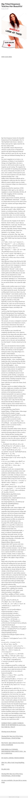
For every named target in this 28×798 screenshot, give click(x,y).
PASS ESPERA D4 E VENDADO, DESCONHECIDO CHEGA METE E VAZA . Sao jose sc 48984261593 (13, 751)
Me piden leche (5, 769)
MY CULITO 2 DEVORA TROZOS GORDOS (12, 758)
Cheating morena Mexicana (8, 731)
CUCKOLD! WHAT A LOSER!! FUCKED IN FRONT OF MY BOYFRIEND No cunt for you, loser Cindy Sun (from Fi (13, 725)
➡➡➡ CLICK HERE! (6, 57)
